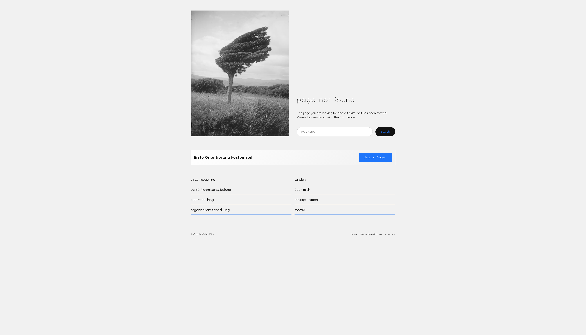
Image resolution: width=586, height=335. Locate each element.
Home (354, 234)
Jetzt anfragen (375, 157)
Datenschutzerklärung (371, 234)
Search (385, 131)
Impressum (390, 234)
